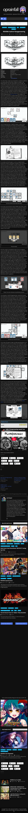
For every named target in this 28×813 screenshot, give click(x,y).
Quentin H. (20, 791)
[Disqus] (14, 642)
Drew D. (20, 797)
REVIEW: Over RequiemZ (7, 753)
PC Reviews (22, 27)
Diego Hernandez (13, 552)
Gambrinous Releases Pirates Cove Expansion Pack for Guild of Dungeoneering (20, 479)
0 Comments (23, 34)
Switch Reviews (4, 751)
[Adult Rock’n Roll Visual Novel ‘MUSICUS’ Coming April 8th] (14, 533)
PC (17, 27)
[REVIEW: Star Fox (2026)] (5, 782)
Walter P (12, 614)
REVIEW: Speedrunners (7, 580)
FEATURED (4, 27)
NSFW (13, 546)
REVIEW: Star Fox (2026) (15, 780)
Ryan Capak (12, 582)
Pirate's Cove (21, 494)
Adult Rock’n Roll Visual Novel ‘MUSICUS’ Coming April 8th (13, 549)
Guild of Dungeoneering (14, 494)
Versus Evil (3, 495)
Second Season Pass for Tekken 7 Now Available (13, 613)
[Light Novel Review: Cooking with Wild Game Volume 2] (5, 796)
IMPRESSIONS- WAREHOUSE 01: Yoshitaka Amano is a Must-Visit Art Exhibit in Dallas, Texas (18, 788)
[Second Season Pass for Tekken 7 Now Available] (14, 598)
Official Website (14, 78)
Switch (19, 749)
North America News (5, 546)
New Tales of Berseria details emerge (7, 623)
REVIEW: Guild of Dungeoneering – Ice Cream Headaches (6, 486)
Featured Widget (11, 27)
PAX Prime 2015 (14, 94)
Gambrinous (7, 494)
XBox (19, 610)
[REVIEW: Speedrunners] (14, 566)
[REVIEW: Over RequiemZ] (14, 740)
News (22, 543)
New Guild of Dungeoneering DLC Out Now (6, 478)
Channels (3, 543)
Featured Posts (6, 729)
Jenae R (11, 755)
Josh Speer (13, 34)
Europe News (10, 543)
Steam (25, 494)
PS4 (15, 610)
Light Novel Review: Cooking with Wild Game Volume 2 (17, 794)
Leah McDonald (22, 781)
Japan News (17, 543)
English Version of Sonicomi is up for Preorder (21, 623)
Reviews (13, 29)
